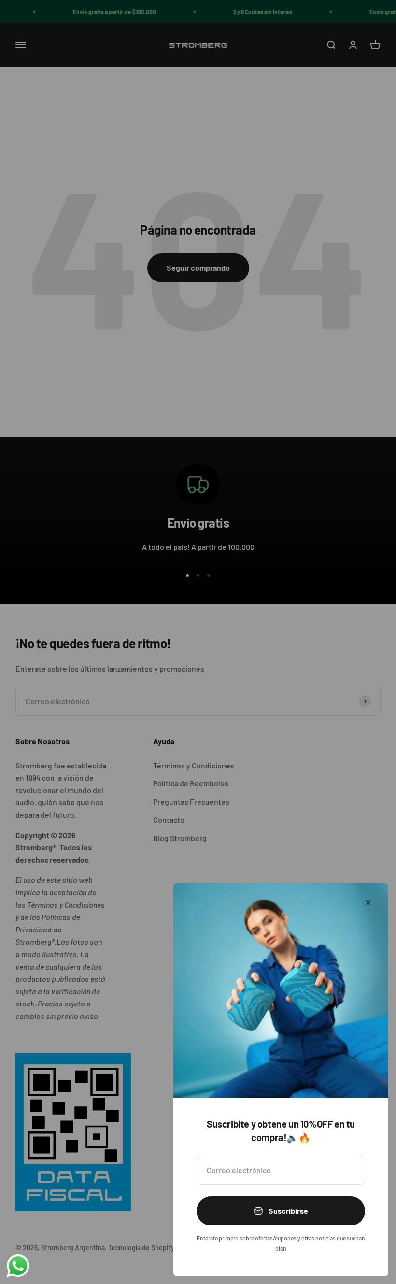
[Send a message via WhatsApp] (18, 1266)
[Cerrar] (368, 902)
